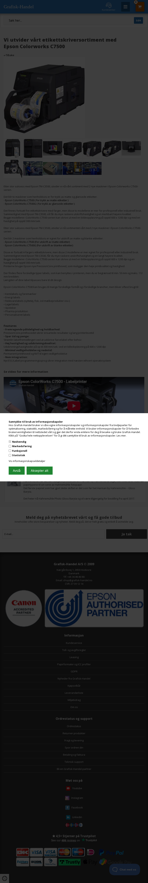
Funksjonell (19, 450)
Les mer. (121, 435)
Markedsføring (22, 446)
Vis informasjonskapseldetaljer (27, 461)
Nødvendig (19, 441)
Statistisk (18, 455)
